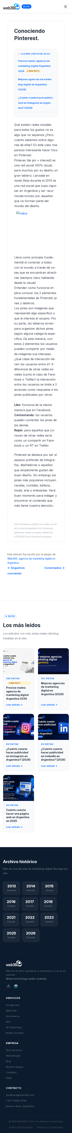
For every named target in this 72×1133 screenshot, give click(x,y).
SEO (8, 1021)
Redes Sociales (15, 1032)
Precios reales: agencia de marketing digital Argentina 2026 (34, 66)
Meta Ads (11, 1010)
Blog (26, 6)
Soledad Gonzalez (41, 536)
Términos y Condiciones (49, 1127)
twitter (45, 532)
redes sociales (33, 532)
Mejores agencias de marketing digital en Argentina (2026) (35, 84)
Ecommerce (13, 1016)
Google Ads (12, 1005)
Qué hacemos (14, 1050)
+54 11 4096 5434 (16, 1100)
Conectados (54, 568)
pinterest (19, 532)
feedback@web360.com (20, 1094)
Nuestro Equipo (14, 1066)
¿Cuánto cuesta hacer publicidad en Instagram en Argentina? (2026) (36, 102)
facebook (47, 528)
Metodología (13, 1055)
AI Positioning (13, 1027)
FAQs (9, 1077)
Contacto (11, 1072)
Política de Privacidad (21, 1127)
